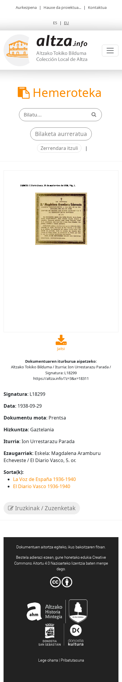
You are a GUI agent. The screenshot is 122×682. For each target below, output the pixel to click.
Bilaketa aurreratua (61, 134)
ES (55, 22)
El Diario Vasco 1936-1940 (41, 486)
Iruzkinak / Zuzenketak (45, 508)
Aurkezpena (26, 7)
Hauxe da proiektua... (62, 7)
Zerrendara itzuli (59, 148)
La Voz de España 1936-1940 (44, 479)
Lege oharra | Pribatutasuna (61, 660)
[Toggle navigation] (110, 50)
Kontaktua (97, 7)
